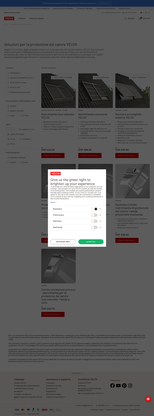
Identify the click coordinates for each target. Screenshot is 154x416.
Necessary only (63, 242)
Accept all (91, 242)
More (52, 202)
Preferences (58, 215)
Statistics (57, 221)
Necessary (57, 209)
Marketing (57, 227)
